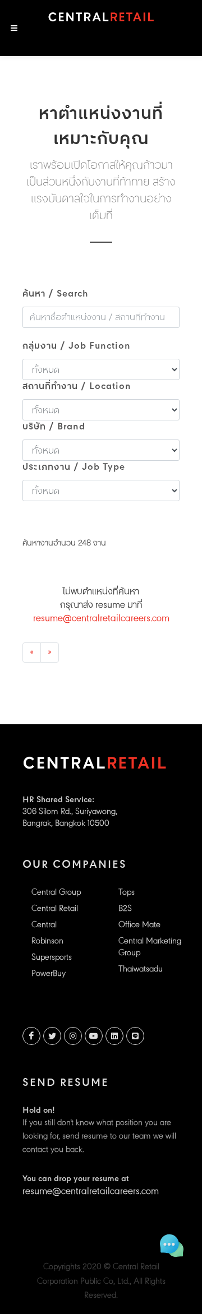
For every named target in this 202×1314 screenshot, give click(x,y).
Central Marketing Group (149, 947)
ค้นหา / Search (55, 294)
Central (44, 925)
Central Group (56, 893)
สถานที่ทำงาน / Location (76, 387)
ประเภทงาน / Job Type (73, 467)
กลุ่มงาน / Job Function (76, 346)
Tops (126, 893)
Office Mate (139, 925)
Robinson (47, 941)
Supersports (51, 958)
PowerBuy (48, 974)
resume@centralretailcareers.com (101, 619)
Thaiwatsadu (140, 969)
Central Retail (54, 909)
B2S (125, 909)
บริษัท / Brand (53, 427)
